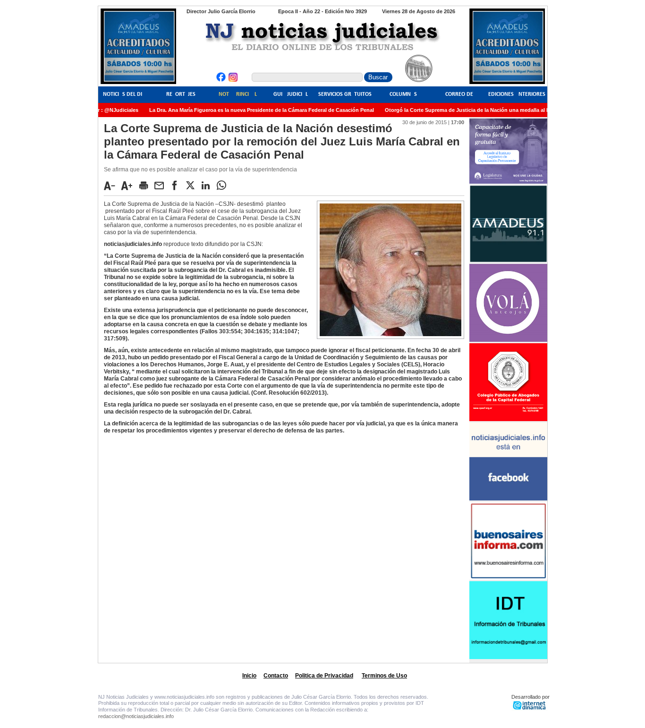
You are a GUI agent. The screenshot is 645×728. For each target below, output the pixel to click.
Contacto (275, 675)
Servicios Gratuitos (345, 94)
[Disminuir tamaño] (112, 185)
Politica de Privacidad (324, 675)
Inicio (249, 675)
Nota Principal (238, 94)
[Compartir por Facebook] (177, 185)
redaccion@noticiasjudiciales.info (136, 716)
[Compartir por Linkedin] (208, 185)
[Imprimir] (146, 185)
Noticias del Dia (124, 94)
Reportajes (180, 94)
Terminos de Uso (384, 675)
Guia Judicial (290, 94)
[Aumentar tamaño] (129, 185)
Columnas (403, 94)
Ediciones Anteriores (516, 94)
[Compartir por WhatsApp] (224, 185)
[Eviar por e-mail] (161, 185)
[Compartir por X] (193, 185)
